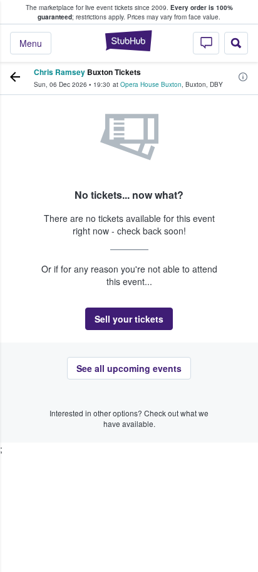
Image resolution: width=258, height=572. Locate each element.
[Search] (236, 43)
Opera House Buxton (151, 84)
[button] (129, 319)
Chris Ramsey (59, 72)
